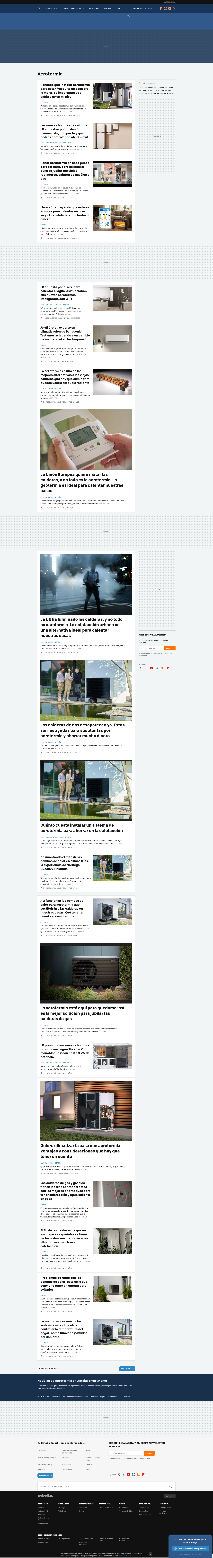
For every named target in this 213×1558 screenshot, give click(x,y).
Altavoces (160, 87)
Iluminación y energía (50, 389)
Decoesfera (143, 1511)
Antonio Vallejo (53, 1356)
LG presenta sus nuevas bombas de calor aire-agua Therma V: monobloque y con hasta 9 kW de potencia (65, 1051)
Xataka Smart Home (43, 1519)
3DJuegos (62, 1507)
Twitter (174, 8)
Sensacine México (86, 1538)
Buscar (170, 1486)
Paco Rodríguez (53, 153)
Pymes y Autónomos (164, 1512)
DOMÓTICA (121, 8)
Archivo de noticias (49, 1368)
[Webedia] (170, 1)
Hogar (43, 225)
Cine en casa (67, 1469)
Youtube (169, 8)
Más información (124, 1555)
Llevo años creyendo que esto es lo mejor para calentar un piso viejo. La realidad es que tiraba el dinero (64, 213)
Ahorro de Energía (98, 1396)
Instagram (165, 8)
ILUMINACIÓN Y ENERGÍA (142, 8)
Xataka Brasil (43, 1542)
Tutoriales (66, 1457)
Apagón (141, 87)
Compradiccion (145, 1514)
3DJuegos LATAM (64, 1538)
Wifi (87, 1469)
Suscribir (170, 648)
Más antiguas (127, 1368)
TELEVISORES (50, 8)
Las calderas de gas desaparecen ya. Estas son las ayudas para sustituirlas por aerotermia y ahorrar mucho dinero (82, 730)
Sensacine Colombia (83, 1543)
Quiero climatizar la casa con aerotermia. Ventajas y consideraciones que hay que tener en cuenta (80, 1150)
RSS (162, 668)
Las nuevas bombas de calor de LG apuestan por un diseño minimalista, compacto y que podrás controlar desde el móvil (64, 131)
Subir (168, 1496)
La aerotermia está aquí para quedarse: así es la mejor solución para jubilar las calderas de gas (82, 1013)
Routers (41, 1469)
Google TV (145, 90)
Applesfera (42, 1514)
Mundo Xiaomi (43, 1523)
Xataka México (44, 1538)
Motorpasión (124, 1507)
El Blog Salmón (165, 1507)
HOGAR (107, 8)
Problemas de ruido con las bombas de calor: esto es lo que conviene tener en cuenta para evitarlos (64, 1283)
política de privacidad (142, 1458)
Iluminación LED (114, 1396)
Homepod (171, 93)
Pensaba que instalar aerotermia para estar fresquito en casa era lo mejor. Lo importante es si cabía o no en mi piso (65, 90)
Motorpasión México (124, 1539)
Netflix (150, 87)
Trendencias (144, 1507)
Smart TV (126, 1396)
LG (154, 90)
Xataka (41, 1507)
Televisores (56, 1396)
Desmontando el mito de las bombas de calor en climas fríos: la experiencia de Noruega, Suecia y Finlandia (64, 863)
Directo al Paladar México (106, 1539)
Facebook (146, 668)
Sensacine (83, 1507)
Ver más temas (45, 1475)
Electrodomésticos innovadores (55, 143)
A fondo (44, 102)
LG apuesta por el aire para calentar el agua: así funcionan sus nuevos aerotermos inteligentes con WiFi (63, 293)
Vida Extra (62, 1511)
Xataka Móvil (43, 1511)
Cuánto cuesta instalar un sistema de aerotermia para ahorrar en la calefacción (81, 827)
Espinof (81, 1511)
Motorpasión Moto (126, 1511)
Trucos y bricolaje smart (93, 1458)
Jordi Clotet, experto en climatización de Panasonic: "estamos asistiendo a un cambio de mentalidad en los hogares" (65, 333)
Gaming (161, 90)
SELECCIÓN (94, 8)
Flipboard (161, 8)
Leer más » (68, 112)
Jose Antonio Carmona (56, 115)
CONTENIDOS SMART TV (73, 8)
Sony (161, 93)
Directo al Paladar (106, 1507)
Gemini (170, 87)
